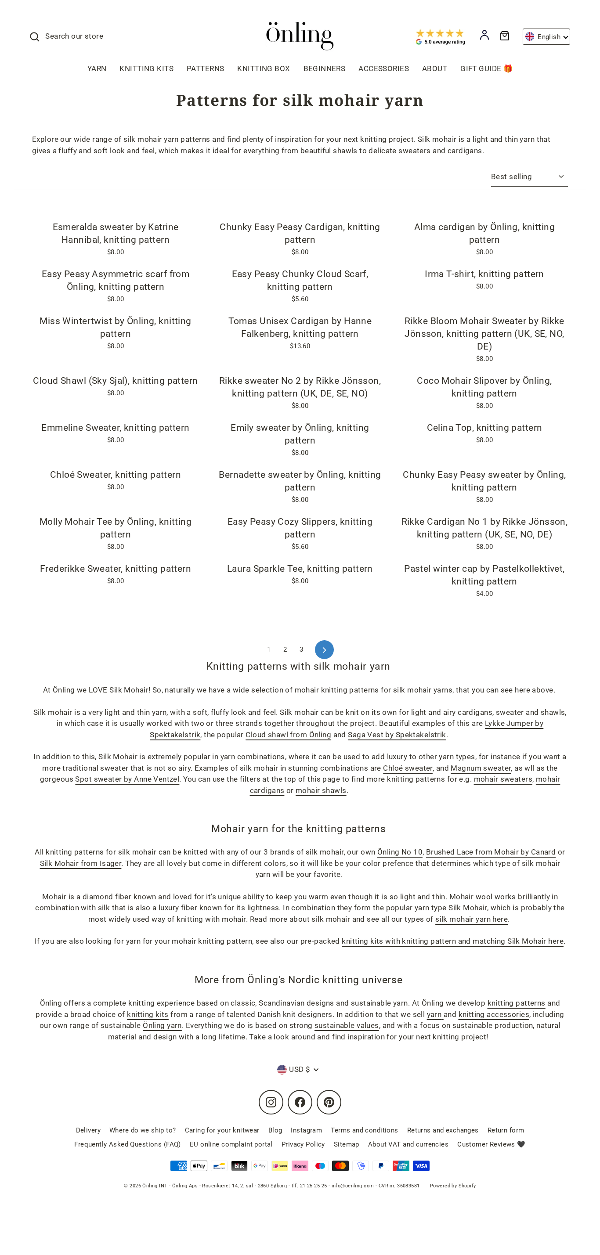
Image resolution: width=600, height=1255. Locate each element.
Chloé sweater (408, 768)
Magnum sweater (481, 768)
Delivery (88, 1130)
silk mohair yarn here (471, 919)
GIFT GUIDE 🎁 (486, 68)
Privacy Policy (303, 1144)
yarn (434, 1014)
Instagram (306, 1130)
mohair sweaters (503, 779)
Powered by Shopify (453, 1186)
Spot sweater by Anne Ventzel (127, 779)
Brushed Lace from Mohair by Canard (491, 851)
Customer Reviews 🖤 (491, 1144)
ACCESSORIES (383, 68)
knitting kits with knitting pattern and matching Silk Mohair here (453, 941)
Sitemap (346, 1144)
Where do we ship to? (142, 1130)
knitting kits (148, 1014)
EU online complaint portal (231, 1144)
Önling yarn (162, 1025)
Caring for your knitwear (222, 1130)
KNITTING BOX (263, 68)
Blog (275, 1130)
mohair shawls (321, 790)
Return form (506, 1130)
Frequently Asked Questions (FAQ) (127, 1144)
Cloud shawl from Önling (288, 734)
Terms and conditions (364, 1130)
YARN (97, 68)
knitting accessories (494, 1014)
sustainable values (346, 1025)
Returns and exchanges (443, 1130)
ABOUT (434, 68)
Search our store (74, 36)
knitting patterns (517, 1003)
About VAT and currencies (408, 1144)
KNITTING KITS (146, 68)
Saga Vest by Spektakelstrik (397, 734)
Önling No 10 (400, 851)
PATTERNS (205, 68)
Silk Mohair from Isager (81, 863)
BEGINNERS (325, 68)
